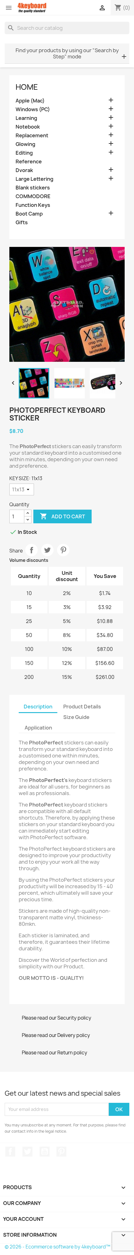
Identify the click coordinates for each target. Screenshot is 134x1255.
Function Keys (33, 205)
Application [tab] (38, 727)
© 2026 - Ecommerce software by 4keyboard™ (57, 1247)
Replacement (32, 135)
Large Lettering (34, 179)
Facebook (10, 1152)
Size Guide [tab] (76, 717)
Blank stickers (33, 187)
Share (31, 550)
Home (27, 87)
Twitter (27, 1152)
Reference (29, 161)
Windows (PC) (33, 109)
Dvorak (24, 170)
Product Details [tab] (82, 706)
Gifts (22, 222)
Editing (24, 153)
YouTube (45, 1152)
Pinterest (63, 550)
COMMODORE (33, 196)
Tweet (47, 550)
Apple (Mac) (30, 101)
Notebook (28, 127)
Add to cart (62, 516)
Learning (26, 118)
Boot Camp (29, 214)
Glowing (25, 144)
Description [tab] (38, 706)
